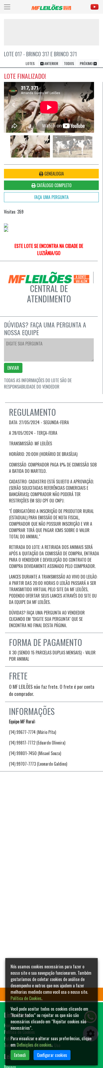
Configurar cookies (52, 1055)
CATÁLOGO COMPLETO (54, 185)
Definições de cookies (34, 1045)
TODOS (69, 63)
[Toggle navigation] (7, 7)
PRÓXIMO (86, 63)
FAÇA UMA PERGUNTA (51, 197)
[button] (13, 105)
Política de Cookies (26, 998)
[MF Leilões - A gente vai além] (51, 7)
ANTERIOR (51, 63)
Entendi (20, 1055)
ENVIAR (13, 368)
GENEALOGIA (53, 173)
